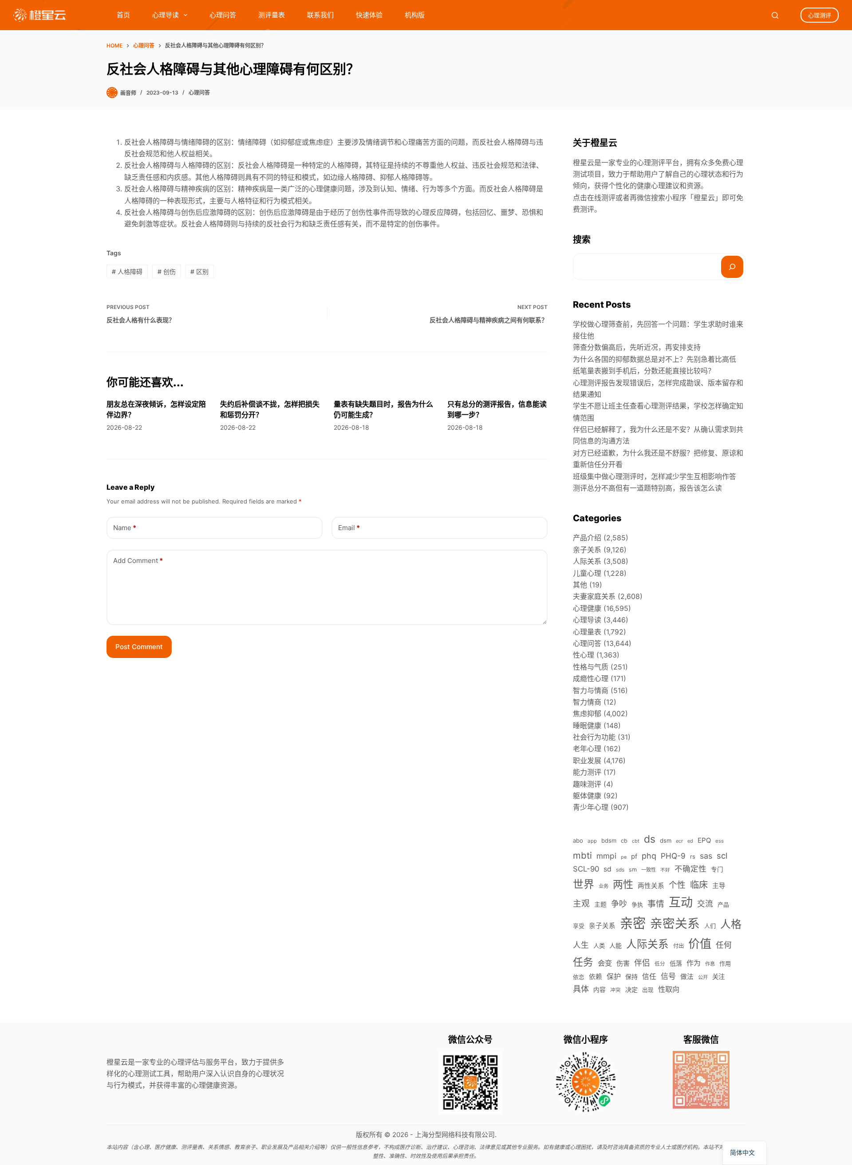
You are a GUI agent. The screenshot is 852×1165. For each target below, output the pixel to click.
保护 (614, 976)
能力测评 (587, 772)
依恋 (578, 977)
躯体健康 (587, 795)
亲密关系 (675, 923)
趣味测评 (587, 784)
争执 (637, 904)
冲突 (615, 990)
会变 (605, 963)
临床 (699, 884)
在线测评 (601, 197)
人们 (710, 925)
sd (607, 869)
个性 (677, 885)
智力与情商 (590, 690)
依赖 (595, 977)
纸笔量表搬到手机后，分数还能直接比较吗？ (644, 370)
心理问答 (222, 15)
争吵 (619, 903)
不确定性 (690, 868)
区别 (199, 271)
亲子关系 (587, 549)
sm (633, 869)
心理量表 (587, 631)
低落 (676, 963)
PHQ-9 (673, 855)
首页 (123, 15)
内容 (599, 989)
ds (649, 839)
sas (706, 855)
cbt (635, 841)
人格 (731, 924)
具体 (581, 989)
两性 (623, 884)
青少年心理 (590, 807)
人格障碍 (127, 271)
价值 (699, 944)
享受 (578, 926)
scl (722, 855)
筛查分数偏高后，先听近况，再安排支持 (637, 347)
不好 (665, 870)
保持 (631, 976)
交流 (705, 903)
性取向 (668, 989)
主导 (719, 886)
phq (649, 855)
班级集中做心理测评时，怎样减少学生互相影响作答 (654, 476)
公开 (703, 977)
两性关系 (651, 886)
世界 (583, 884)
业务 (603, 886)
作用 (725, 963)
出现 (648, 990)
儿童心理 (587, 573)
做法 (687, 977)
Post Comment (139, 646)
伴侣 (642, 962)
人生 (581, 945)
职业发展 (587, 760)
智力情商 (587, 701)
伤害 (623, 963)
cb (624, 840)
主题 (600, 904)
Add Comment (138, 560)
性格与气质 (590, 666)
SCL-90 (586, 868)
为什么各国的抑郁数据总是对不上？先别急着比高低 (654, 359)
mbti (582, 855)
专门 (717, 869)
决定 (631, 989)
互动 (681, 902)
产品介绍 (587, 537)
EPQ (704, 840)
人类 (599, 945)
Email (349, 527)
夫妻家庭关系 (594, 596)
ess (719, 841)
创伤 (167, 271)
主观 (581, 904)
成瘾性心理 (590, 678)
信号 (668, 976)
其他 (580, 584)
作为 (693, 963)
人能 (615, 945)
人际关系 (587, 561)
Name (124, 527)
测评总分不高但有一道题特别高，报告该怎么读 (647, 487)
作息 (710, 964)
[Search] (775, 15)
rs (692, 856)
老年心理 (587, 748)
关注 (718, 976)
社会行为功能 (594, 737)
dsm (665, 840)
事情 (655, 904)
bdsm (608, 840)
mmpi (606, 855)
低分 (660, 964)
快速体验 (369, 15)
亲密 (633, 923)
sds (620, 870)
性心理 (583, 654)
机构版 (415, 15)
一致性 (648, 870)
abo (578, 840)
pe (624, 857)
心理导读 (165, 15)
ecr (679, 841)
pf (634, 856)
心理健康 (587, 608)
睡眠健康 (587, 725)
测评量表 (271, 15)
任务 (583, 962)
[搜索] (732, 267)
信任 (649, 976)
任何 (724, 945)
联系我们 (320, 15)
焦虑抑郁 (587, 713)
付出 (678, 946)
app (592, 841)
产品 (723, 904)
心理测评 (819, 15)
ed (690, 841)
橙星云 (704, 197)
